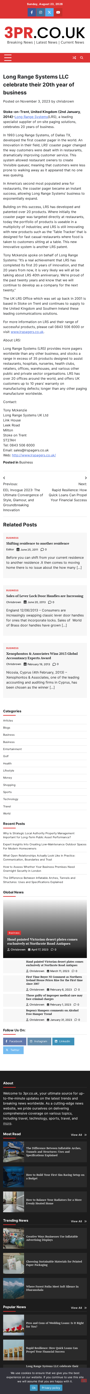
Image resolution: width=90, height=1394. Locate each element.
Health (7, 763)
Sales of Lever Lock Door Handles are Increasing (44, 596)
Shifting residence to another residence (37, 543)
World (6, 813)
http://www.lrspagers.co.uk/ (34, 455)
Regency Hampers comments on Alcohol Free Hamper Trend (52, 1012)
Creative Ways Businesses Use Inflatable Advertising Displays (52, 1238)
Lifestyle (8, 770)
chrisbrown (65, 101)
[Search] (81, 58)
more (7, 1123)
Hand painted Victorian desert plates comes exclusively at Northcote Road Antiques (42, 941)
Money (7, 777)
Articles (8, 720)
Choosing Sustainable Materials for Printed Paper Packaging (54, 1263)
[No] (84, 1380)
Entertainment (12, 749)
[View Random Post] (74, 58)
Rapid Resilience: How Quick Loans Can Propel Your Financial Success (52, 1349)
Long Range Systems (31, 117)
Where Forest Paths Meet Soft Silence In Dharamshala (52, 1288)
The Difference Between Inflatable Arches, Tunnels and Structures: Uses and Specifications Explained (53, 1151)
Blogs (6, 727)
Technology (10, 799)
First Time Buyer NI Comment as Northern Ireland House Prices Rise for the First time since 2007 (54, 980)
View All (76, 1134)
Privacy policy (51, 1387)
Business (26, 462)
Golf (6, 756)
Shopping (9, 785)
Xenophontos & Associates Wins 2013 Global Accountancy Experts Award (42, 655)
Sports (7, 792)
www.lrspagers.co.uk (27, 332)
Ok (34, 1387)
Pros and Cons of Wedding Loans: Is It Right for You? (55, 1324)
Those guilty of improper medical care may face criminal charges (54, 997)
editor (10, 549)
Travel (7, 806)
